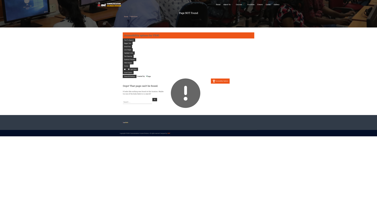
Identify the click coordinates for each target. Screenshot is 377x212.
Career (268, 4)
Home (218, 4)
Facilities (250, 4)
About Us (227, 4)
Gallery (276, 4)
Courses (239, 4)
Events (260, 4)
